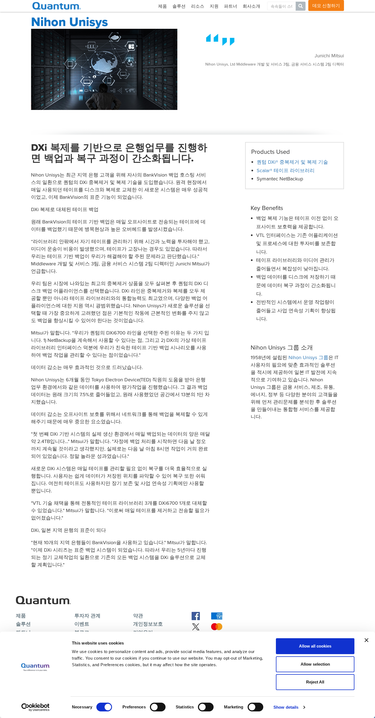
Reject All (315, 682)
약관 (138, 615)
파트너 (230, 6)
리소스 (197, 6)
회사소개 (251, 6)
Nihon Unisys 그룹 (308, 357)
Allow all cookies (315, 646)
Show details (285, 707)
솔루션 (179, 6)
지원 (214, 6)
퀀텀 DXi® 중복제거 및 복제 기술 (292, 161)
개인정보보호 (148, 623)
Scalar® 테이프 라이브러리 (286, 170)
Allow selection (315, 664)
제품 (162, 6)
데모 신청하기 (326, 5)
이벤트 (81, 623)
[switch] (158, 707)
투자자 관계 (87, 615)
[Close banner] (366, 640)
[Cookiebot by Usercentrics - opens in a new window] (36, 707)
